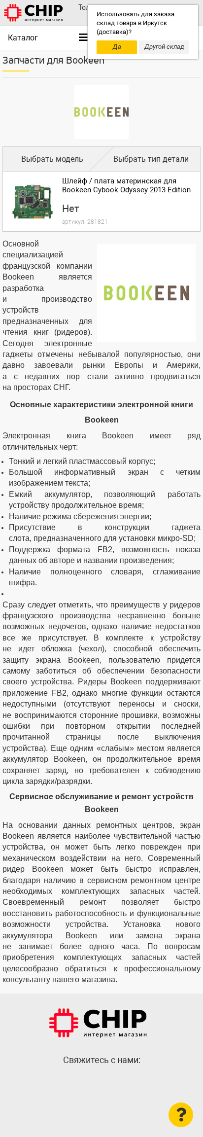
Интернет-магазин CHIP (98, 1023)
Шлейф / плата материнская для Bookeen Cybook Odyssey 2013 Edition (126, 185)
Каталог (23, 37)
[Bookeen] (101, 112)
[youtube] (121, 1081)
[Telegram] (101, 1081)
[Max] (81, 1081)
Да (117, 46)
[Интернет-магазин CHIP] (33, 13)
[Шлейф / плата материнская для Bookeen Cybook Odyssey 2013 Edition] (32, 201)
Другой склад (164, 46)
